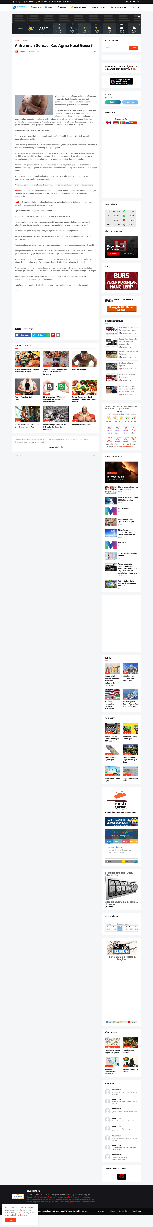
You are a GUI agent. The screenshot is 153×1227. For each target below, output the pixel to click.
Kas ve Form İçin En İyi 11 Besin (25, 398)
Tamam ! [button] (10, 1220)
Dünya (108, 340)
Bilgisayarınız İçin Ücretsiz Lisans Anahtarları (128, 488)
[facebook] (127, 2)
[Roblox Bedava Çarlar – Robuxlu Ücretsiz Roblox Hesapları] (111, 584)
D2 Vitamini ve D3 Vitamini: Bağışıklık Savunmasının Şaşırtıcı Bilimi (54, 399)
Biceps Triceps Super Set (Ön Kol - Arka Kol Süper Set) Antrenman (54, 427)
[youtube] (134, 2)
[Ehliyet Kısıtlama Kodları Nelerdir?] (111, 556)
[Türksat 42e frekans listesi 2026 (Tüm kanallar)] (111, 500)
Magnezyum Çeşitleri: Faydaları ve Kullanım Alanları (27, 370)
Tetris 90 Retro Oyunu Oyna (110, 759)
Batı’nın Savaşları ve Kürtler (130, 1070)
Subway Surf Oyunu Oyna (112, 780)
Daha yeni (17, 456)
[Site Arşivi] (111, 545)
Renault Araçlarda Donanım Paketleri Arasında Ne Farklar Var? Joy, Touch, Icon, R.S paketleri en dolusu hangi (127, 568)
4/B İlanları (110, 328)
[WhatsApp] (48, 335)
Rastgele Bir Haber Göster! (121, 308)
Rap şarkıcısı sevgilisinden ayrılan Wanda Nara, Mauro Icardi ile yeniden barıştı (127, 388)
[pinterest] (138, 2)
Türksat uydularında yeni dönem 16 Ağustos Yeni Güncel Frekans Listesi (127, 532)
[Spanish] (131, 122)
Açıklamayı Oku (22, 1215)
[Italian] (120, 122)
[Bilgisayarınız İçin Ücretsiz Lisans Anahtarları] (111, 490)
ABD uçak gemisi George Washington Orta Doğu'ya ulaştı (130, 704)
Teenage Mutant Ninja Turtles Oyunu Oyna (130, 760)
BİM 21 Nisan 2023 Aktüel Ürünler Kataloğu (127, 375)
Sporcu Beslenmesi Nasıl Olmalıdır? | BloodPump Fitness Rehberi (84, 399)
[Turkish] (135, 122)
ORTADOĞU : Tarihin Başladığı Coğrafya (112, 1051)
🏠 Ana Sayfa (16, 2)
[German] (116, 122)
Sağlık (31, 329)
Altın (108, 352)
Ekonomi (113, 352)
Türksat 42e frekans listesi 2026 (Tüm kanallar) (128, 499)
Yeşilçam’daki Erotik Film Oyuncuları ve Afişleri (127, 520)
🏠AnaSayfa (36, 7)
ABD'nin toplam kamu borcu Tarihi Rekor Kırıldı (129, 678)
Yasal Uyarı (136, 1211)
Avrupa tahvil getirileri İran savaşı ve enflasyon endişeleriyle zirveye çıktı (112, 680)
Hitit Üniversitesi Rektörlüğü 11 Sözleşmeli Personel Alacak (128, 328)
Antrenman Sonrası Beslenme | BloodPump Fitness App (27, 425)
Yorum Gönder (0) (56, 447)
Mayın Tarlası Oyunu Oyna (130, 780)
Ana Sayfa (18, 41)
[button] (133, 7)
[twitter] (130, 2)
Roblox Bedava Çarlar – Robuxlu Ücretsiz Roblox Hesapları (127, 583)
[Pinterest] (53, 335)
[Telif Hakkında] (111, 511)
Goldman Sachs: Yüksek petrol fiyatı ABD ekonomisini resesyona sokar (128, 341)
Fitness (27, 41)
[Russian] (127, 122)
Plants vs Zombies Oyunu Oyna (130, 737)
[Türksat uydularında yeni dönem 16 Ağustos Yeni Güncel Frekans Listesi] (111, 533)
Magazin (109, 387)
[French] (112, 122)
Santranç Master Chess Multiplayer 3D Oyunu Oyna (112, 738)
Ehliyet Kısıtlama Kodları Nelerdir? (127, 554)
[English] (108, 122)
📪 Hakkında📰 (28, 2)
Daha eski (94, 456)
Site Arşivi (122, 542)
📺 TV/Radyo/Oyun (118, 7)
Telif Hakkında (123, 508)
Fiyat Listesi (110, 364)
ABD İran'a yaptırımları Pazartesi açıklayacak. (109, 705)
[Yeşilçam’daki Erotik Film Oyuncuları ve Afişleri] (111, 522)
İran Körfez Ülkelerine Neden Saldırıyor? (111, 1071)
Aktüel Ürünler (111, 376)
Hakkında (112, 1211)
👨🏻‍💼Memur (62, 7)
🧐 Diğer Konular (78, 7)
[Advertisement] (56, 75)
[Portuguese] (123, 122)
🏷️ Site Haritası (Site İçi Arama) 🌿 (60, 2)
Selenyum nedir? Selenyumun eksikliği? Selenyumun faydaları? (55, 371)
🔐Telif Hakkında (41, 2)
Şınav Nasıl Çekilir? (79, 369)
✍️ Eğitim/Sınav (98, 7)
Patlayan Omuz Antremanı (82, 424)
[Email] (58, 335)
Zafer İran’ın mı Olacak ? (128, 1051)
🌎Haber (48, 7)
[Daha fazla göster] (62, 335)
